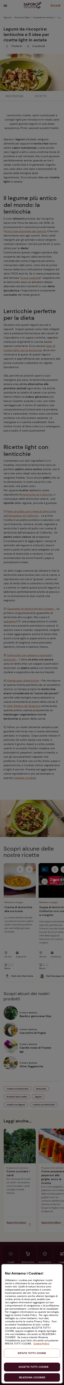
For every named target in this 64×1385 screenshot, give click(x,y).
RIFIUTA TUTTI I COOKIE (32, 1353)
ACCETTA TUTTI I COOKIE (33, 1366)
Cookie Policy (41, 1343)
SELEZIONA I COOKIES (32, 1377)
